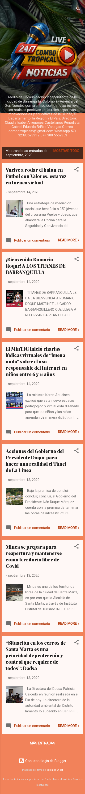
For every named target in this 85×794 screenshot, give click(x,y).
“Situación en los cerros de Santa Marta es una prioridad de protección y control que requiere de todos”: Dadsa (36, 655)
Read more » (68, 240)
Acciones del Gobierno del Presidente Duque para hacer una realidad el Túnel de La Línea (36, 460)
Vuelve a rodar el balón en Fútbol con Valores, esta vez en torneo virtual (36, 176)
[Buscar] (78, 9)
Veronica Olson (55, 769)
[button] (76, 170)
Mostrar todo (66, 151)
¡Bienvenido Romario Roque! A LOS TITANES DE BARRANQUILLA (36, 265)
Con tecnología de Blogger (45, 761)
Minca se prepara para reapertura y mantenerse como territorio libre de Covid (34, 556)
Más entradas (42, 743)
